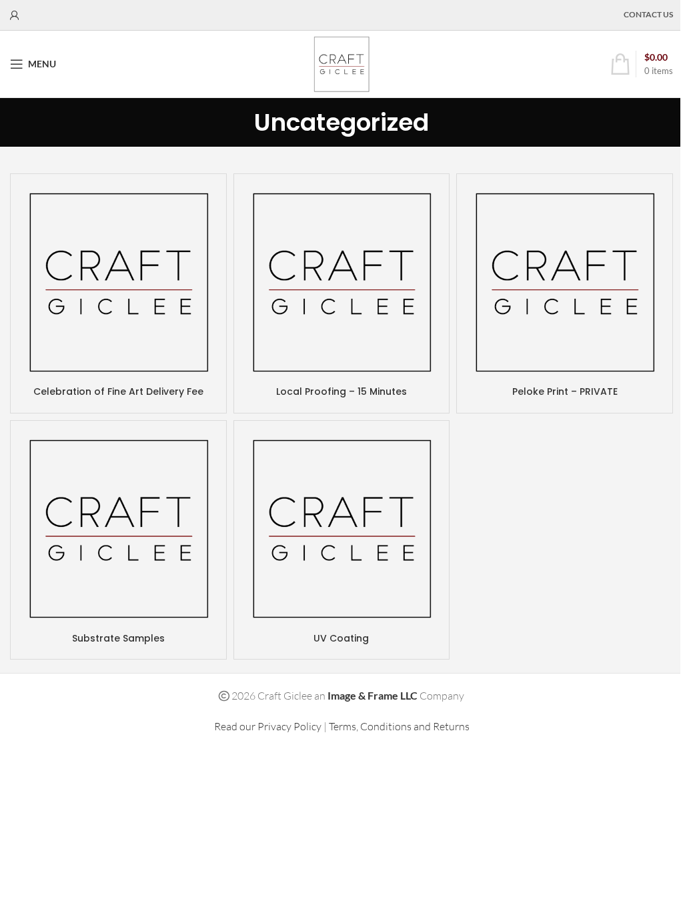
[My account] (14, 15)
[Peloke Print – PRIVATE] (564, 281)
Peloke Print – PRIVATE (565, 391)
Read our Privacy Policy (267, 726)
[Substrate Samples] (118, 528)
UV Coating (341, 638)
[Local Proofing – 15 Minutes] (342, 281)
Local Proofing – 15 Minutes (341, 391)
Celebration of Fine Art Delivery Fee (118, 391)
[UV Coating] (342, 528)
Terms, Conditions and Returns (399, 726)
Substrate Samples (118, 638)
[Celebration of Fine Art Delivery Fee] (118, 281)
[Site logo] (341, 62)
